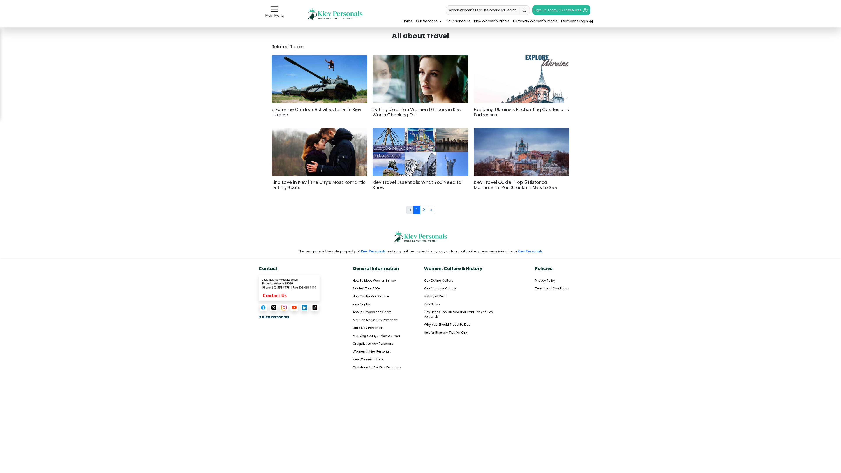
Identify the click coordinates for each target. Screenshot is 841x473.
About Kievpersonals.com (372, 312)
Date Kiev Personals (368, 328)
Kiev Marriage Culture (440, 288)
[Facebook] (263, 307)
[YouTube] (294, 307)
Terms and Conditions (552, 288)
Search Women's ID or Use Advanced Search (482, 10)
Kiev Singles (361, 304)
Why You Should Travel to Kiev (447, 324)
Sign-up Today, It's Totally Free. (559, 10)
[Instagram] (284, 307)
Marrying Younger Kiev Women (376, 336)
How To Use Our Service (371, 296)
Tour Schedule (458, 21)
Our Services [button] (427, 21)
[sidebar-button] (274, 9)
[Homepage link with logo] (420, 237)
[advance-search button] (524, 10)
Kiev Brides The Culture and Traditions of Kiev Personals (458, 314)
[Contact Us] (289, 287)
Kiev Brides (432, 304)
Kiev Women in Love (368, 359)
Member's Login (575, 21)
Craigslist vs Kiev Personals (373, 343)
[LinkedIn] (304, 307)
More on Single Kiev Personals (375, 320)
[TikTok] (315, 307)
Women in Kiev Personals (372, 351)
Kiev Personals (373, 251)
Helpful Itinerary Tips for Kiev (445, 332)
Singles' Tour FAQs (366, 288)
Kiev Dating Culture (438, 280)
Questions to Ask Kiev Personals (377, 367)
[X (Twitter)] (273, 307)
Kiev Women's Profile (492, 21)
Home (407, 21)
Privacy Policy (545, 280)
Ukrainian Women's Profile (535, 21)
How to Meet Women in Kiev (374, 280)
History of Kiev (434, 296)
